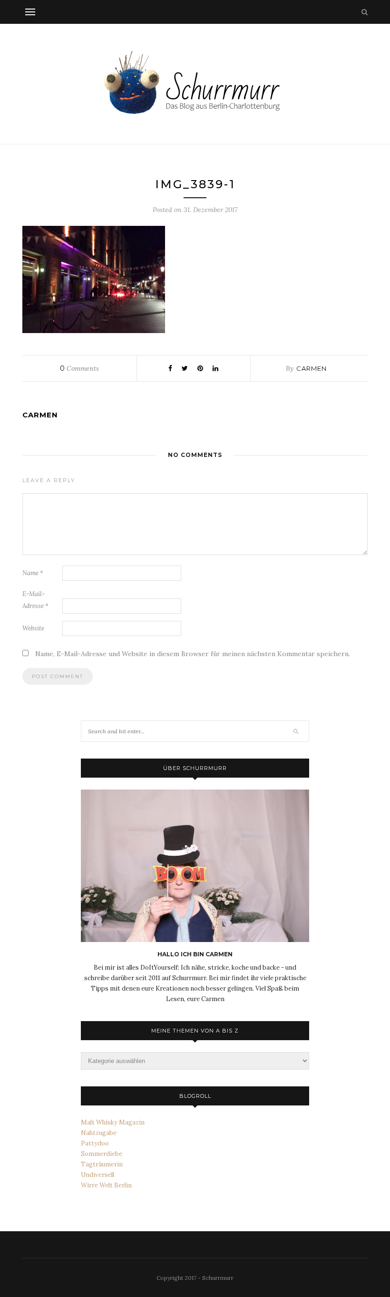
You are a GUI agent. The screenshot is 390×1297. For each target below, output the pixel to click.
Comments (79, 368)
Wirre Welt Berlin (106, 1185)
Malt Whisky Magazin (113, 1122)
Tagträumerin (102, 1164)
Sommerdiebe (101, 1154)
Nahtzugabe (99, 1133)
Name (32, 573)
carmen (311, 368)
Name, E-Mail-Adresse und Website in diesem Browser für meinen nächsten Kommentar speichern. (192, 653)
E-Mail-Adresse (35, 600)
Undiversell (97, 1175)
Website (33, 628)
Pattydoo (95, 1143)
